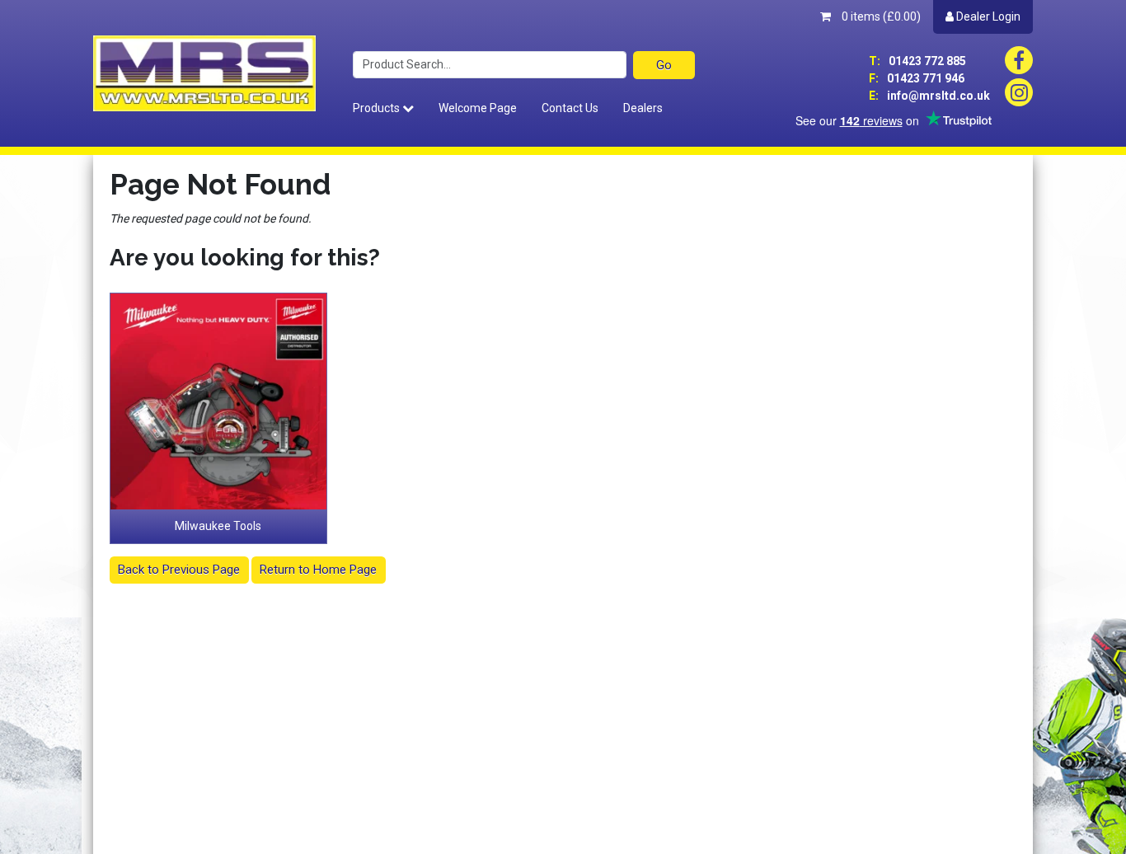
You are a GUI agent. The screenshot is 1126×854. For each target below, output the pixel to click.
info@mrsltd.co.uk (929, 95)
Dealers (643, 108)
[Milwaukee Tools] (218, 401)
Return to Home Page (318, 569)
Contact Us (570, 108)
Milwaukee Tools (218, 526)
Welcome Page (478, 108)
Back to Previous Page (179, 569)
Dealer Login (987, 16)
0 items (880, 16)
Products (377, 108)
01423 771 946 (916, 78)
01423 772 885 (917, 61)
